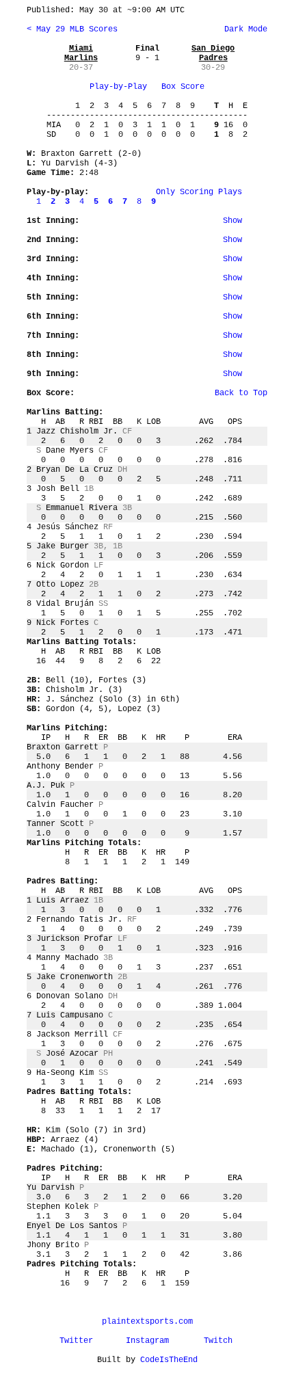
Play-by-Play (118, 87)
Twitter (76, 1341)
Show (232, 221)
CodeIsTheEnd (169, 1360)
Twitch (218, 1341)
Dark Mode (243, 29)
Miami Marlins (81, 53)
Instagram (147, 1341)
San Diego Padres (213, 53)
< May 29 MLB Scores (72, 29)
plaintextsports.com (147, 1322)
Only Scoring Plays (199, 192)
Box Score (182, 87)
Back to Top (241, 393)
